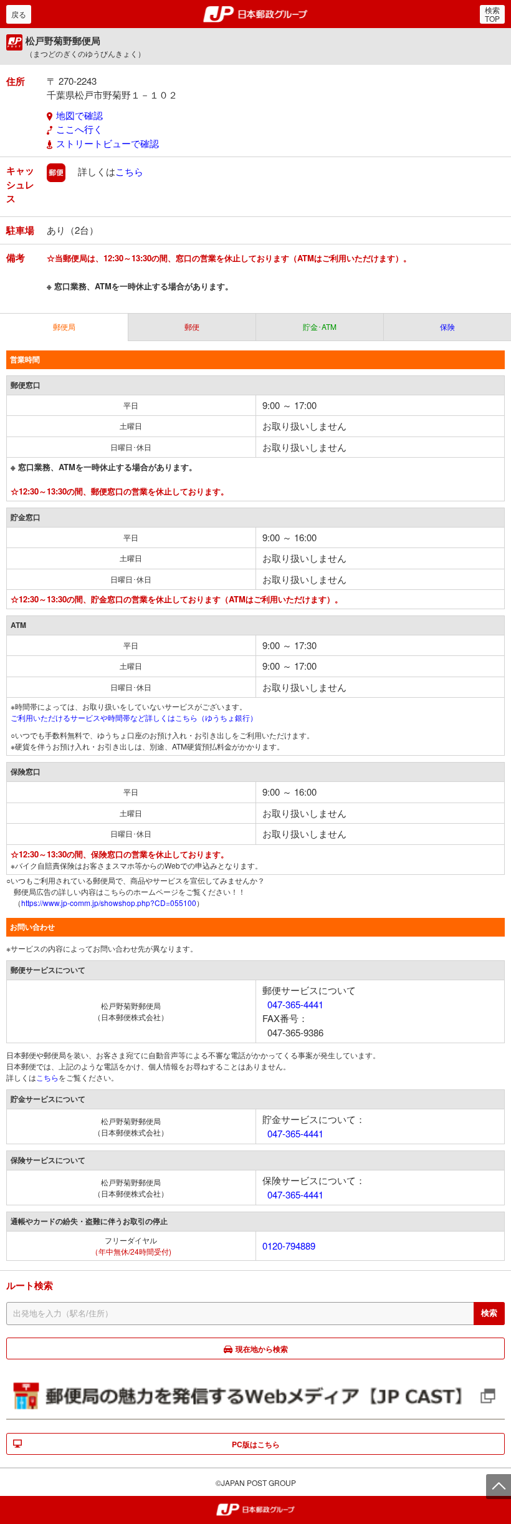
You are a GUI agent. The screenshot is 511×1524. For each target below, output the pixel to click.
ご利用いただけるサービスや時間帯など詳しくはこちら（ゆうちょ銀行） (134, 717)
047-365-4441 (295, 1004)
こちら (129, 171)
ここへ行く (79, 128)
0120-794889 (288, 1245)
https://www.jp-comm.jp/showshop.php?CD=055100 (108, 902)
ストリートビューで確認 (107, 143)
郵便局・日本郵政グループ (256, 14)
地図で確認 (79, 115)
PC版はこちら (256, 1444)
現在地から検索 (262, 1348)
